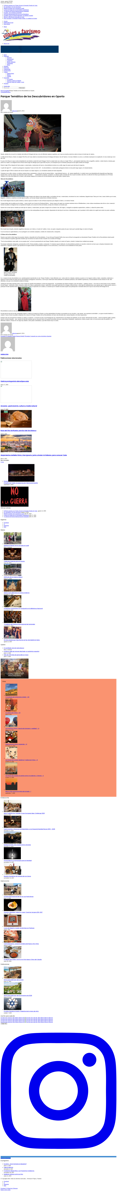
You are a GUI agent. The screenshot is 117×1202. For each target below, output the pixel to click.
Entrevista (6, 67)
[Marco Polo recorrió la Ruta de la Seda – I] (11, 789)
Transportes (10, 63)
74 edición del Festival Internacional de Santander (19, 624)
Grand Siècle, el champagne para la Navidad (18, 860)
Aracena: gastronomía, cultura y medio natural (19, 406)
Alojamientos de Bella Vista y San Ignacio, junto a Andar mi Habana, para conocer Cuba (34, 455)
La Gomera (10, 79)
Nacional (9, 57)
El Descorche (7, 70)
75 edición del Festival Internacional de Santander (16, 11)
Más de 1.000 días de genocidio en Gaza (14, 17)
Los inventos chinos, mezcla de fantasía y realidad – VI (22, 728)
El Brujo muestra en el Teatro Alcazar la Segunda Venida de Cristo (21, 5)
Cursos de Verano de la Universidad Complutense (16, 9)
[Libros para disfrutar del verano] (12, 978)
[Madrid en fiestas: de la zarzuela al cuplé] (12, 543)
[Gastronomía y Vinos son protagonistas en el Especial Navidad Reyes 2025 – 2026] (12, 827)
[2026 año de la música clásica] (12, 575)
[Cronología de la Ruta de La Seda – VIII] (11, 695)
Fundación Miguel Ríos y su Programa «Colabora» (19, 1171)
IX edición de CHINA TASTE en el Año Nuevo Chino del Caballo (23, 959)
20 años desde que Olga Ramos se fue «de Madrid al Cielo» (22, 640)
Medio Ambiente (11, 62)
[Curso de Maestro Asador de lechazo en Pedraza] (12, 926)
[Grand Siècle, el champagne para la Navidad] (12, 858)
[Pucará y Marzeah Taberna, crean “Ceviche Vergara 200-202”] (12, 910)
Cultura (6, 72)
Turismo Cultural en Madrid (14, 80)
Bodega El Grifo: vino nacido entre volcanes (17, 845)
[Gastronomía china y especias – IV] (11, 742)
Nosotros (6, 83)
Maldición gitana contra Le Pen (13, 1174)
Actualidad (6, 90)
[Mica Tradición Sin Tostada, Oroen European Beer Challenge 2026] (12, 811)
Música (9, 75)
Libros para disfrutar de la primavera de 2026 (18, 995)
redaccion (14, 111)
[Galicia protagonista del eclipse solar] (16, 378)
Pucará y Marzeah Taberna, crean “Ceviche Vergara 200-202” (23, 912)
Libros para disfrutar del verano (13, 980)
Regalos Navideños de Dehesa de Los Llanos (17, 876)
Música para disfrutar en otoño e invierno (16, 593)
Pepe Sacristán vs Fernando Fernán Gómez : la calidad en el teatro (20, 18)
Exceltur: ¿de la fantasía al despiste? (13, 12)
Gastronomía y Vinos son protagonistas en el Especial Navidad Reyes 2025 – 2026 (29, 829)
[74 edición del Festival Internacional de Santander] (12, 622)
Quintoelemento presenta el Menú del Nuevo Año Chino (21, 944)
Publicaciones (10, 73)
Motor (8, 65)
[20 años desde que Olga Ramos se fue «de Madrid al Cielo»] (12, 638)
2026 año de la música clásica (13, 577)
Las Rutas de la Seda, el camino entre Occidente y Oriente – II (24, 776)
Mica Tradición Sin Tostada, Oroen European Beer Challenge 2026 (24, 813)
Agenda (9, 76)
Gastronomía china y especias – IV (16, 744)
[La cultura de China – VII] (11, 711)
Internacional (10, 59)
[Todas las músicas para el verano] (12, 559)
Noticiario (6, 56)
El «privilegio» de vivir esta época (12, 7)
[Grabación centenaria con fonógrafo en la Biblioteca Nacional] (12, 606)
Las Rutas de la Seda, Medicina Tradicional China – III (21, 760)
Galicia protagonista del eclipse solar (15, 381)
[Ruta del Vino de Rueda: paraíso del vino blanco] (16, 427)
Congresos (9, 60)
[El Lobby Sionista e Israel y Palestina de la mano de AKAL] (12, 1009)
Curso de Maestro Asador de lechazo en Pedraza (19, 928)
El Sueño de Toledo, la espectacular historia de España (21, 483)
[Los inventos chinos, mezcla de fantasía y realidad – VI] (11, 726)
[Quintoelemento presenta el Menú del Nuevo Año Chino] (12, 942)
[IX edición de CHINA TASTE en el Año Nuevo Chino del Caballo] (12, 957)
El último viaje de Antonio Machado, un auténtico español (18, 15)
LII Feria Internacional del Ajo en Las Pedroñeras (16, 14)
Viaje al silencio (8, 1167)
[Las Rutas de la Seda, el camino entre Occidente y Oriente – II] (11, 774)
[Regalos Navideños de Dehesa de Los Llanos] (12, 874)
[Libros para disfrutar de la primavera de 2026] (12, 993)
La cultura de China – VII (12, 713)
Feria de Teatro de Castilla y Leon (15, 82)
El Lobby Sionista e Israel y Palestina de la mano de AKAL (21, 1011)
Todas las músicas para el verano (14, 561)
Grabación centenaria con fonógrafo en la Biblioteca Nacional (23, 608)
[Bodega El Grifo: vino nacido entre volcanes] (12, 843)
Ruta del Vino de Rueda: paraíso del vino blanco (18, 431)
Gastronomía (7, 69)
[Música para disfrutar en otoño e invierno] (12, 591)
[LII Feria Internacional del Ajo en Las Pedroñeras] (12, 894)
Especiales (6, 77)
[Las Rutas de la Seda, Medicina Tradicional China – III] (11, 758)
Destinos (6, 66)
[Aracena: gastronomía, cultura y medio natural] (16, 402)
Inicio (5, 54)
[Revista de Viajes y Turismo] (21, 41)
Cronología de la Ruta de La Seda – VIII (17, 697)
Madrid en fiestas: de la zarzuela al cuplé (14, 8)
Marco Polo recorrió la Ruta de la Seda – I (18, 791)
